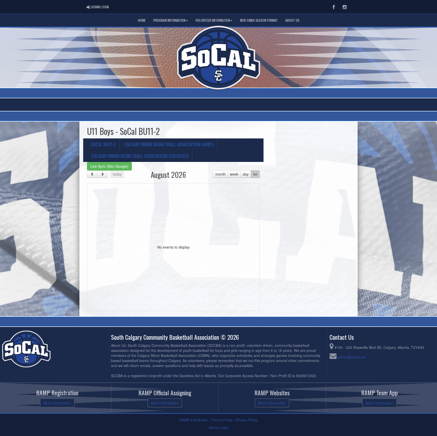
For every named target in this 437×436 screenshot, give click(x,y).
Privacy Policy (247, 419)
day (246, 174)
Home (142, 20)
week (234, 174)
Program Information (169, 20)
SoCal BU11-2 (103, 144)
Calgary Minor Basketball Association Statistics (139, 155)
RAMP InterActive (194, 419)
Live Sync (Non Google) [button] (109, 166)
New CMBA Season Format (259, 20)
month (220, 174)
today (117, 174)
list (255, 174)
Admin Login (219, 427)
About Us (292, 20)
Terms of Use (221, 419)
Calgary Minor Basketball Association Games (168, 144)
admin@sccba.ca (351, 356)
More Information (57, 402)
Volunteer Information (212, 20)
